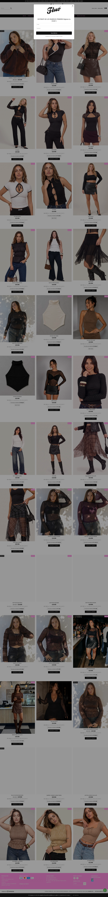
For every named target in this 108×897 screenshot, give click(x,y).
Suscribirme (54, 33)
